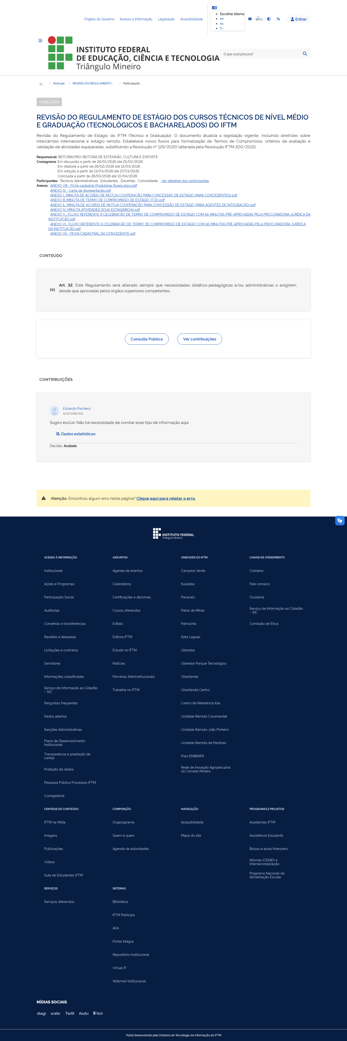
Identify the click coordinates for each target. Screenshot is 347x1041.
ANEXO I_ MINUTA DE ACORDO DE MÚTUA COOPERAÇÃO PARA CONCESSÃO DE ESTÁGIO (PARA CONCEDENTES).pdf (143, 195)
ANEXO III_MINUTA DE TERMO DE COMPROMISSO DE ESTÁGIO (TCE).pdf (107, 199)
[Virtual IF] (259, 19)
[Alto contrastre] (269, 19)
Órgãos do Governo (99, 19)
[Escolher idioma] (214, 7)
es (222, 23)
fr (221, 28)
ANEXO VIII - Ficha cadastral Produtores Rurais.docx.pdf (93, 185)
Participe (59, 83)
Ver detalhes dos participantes (185, 180)
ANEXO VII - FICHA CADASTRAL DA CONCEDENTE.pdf (92, 233)
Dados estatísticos (78, 433)
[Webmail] (250, 19)
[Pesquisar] (305, 53)
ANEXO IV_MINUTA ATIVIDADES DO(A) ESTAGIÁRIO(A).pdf (95, 209)
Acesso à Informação (136, 19)
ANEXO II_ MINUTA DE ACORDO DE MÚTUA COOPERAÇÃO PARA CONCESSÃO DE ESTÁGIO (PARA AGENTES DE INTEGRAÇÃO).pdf (153, 204)
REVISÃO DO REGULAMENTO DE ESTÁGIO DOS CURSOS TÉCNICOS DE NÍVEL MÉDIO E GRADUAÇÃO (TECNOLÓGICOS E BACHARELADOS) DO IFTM (94, 83)
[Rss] (278, 19)
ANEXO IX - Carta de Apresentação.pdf (80, 190)
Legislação (166, 19)
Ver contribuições (199, 338)
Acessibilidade (191, 19)
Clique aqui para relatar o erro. (166, 498)
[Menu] (40, 40)
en (222, 18)
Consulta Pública (147, 338)
